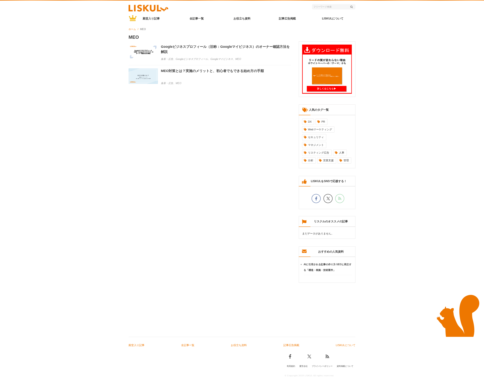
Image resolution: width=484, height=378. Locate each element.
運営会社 (303, 366)
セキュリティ (316, 137)
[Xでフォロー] (328, 198)
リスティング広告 (318, 152)
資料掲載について (345, 366)
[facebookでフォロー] (316, 198)
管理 (346, 160)
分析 (310, 160)
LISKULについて (333, 18)
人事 (341, 152)
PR (323, 121)
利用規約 (291, 366)
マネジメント (316, 144)
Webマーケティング (320, 129)
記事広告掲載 (287, 18)
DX (310, 121)
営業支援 (328, 160)
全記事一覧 (197, 18)
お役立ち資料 (242, 18)
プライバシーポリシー (322, 366)
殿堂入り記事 (151, 18)
